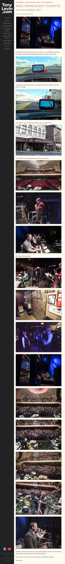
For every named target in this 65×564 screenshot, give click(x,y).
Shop (7, 46)
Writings (7, 43)
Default (7, 49)
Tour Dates (7, 23)
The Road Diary (7, 29)
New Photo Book (7, 37)
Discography (7, 26)
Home (7, 18)
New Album (7, 41)
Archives (7, 33)
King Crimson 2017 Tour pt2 (33, 2)
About (7, 20)
